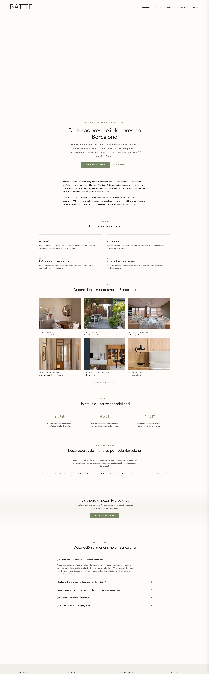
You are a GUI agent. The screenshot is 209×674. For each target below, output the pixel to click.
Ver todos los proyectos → (104, 383)
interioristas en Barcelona (127, 204)
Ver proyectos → (119, 165)
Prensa (169, 7)
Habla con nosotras (95, 165)
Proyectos (145, 7)
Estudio (158, 7)
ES (194, 7)
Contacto (180, 7)
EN (197, 7)
